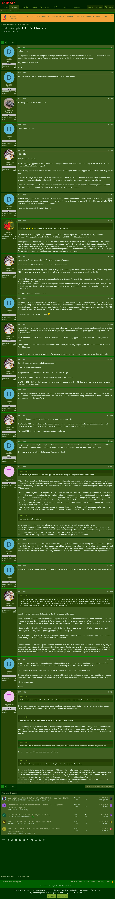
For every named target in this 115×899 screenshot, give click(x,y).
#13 (111, 415)
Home (5, 7)
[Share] (108, 47)
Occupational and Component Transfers (39, 800)
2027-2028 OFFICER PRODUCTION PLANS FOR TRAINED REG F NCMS (38, 798)
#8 (112, 256)
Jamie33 (10, 810)
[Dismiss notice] (112, 16)
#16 (111, 540)
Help (102, 882)
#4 (112, 124)
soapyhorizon (12, 833)
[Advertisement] (27, 37)
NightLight (11, 823)
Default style (7, 882)
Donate (34, 7)
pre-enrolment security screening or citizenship (29, 814)
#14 (111, 441)
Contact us (73, 882)
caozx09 (10, 817)
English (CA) (19, 882)
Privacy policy (95, 882)
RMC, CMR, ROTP (28, 823)
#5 (112, 150)
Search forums (15, 11)
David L (5, 31)
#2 (112, 73)
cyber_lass (105, 816)
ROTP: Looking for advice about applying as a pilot (30, 821)
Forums (14, 7)
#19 (111, 659)
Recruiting (25, 810)
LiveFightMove (12, 800)
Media (65, 7)
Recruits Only (27, 817)
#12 (111, 389)
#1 (112, 47)
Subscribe (24, 7)
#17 (111, 565)
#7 (112, 220)
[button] (51, 7)
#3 (112, 99)
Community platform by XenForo (57, 886)
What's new (44, 7)
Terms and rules (83, 882)
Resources (76, 7)
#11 (111, 359)
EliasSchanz (104, 830)
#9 (112, 298)
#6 (112, 195)
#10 (111, 324)
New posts (4, 11)
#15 (111, 467)
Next (12, 43)
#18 (111, 591)
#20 (111, 692)
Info (56, 7)
